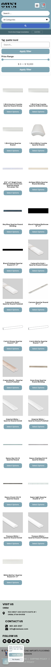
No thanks (16, 660)
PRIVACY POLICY (26, 662)
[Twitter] (14, 641)
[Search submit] (25, 26)
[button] (37, 5)
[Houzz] (27, 641)
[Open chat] (6, 661)
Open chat (16, 655)
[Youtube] (18, 641)
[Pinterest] (23, 641)
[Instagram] (9, 641)
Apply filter (25, 69)
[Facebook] (5, 641)
